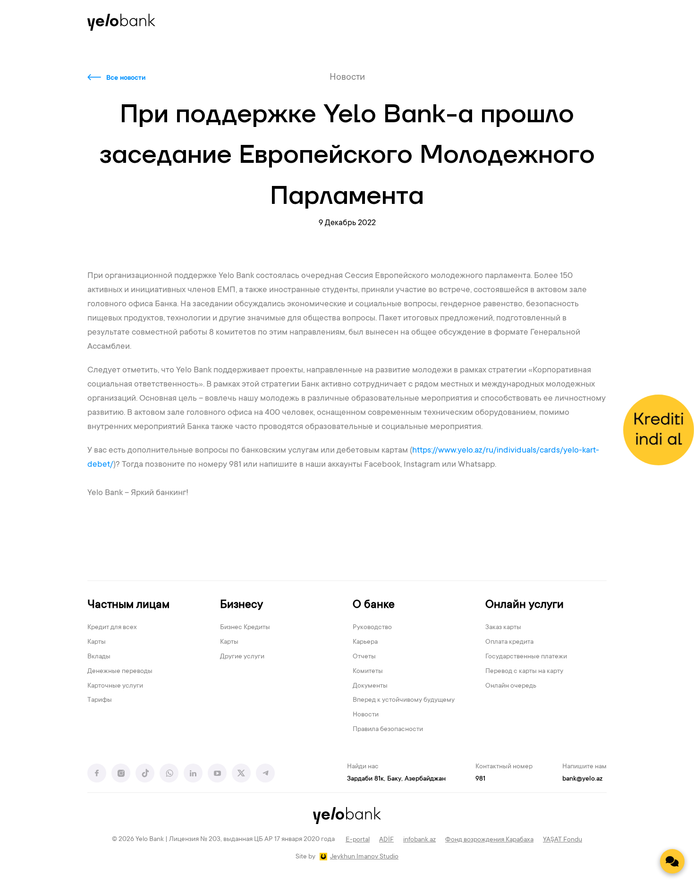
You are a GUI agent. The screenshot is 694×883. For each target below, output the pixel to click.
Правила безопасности (388, 729)
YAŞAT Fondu (562, 840)
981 (480, 779)
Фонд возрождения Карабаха (489, 840)
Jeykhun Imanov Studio (364, 857)
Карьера (365, 642)
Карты (96, 642)
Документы (370, 686)
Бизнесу (241, 605)
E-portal (358, 840)
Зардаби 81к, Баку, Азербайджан (396, 779)
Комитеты (368, 671)
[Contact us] (672, 861)
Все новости (125, 78)
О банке (374, 605)
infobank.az (419, 840)
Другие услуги (242, 657)
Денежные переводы (119, 671)
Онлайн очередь (510, 686)
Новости (366, 715)
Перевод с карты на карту (524, 671)
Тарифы (99, 700)
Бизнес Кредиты (245, 627)
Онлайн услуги (524, 605)
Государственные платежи (526, 657)
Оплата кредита (509, 642)
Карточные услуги (115, 686)
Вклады (98, 657)
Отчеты (364, 657)
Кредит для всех (112, 627)
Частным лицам (128, 605)
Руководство (372, 627)
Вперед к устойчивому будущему (404, 700)
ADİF (386, 840)
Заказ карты (503, 627)
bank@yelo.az (582, 779)
